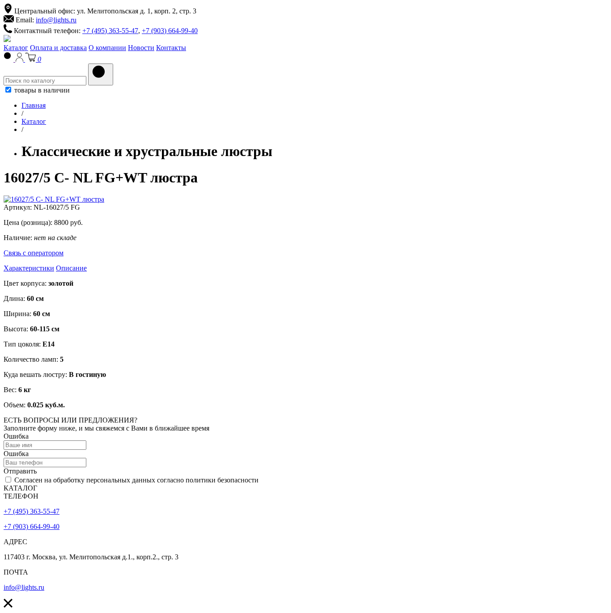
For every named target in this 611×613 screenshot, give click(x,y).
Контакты (171, 47)
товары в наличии (41, 90)
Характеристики (29, 268)
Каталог (16, 47)
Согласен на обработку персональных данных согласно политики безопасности (136, 480)
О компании (107, 47)
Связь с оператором (34, 253)
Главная (33, 105)
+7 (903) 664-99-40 (170, 30)
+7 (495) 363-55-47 (110, 30)
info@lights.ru (56, 20)
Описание (71, 268)
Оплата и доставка (58, 47)
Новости (141, 47)
